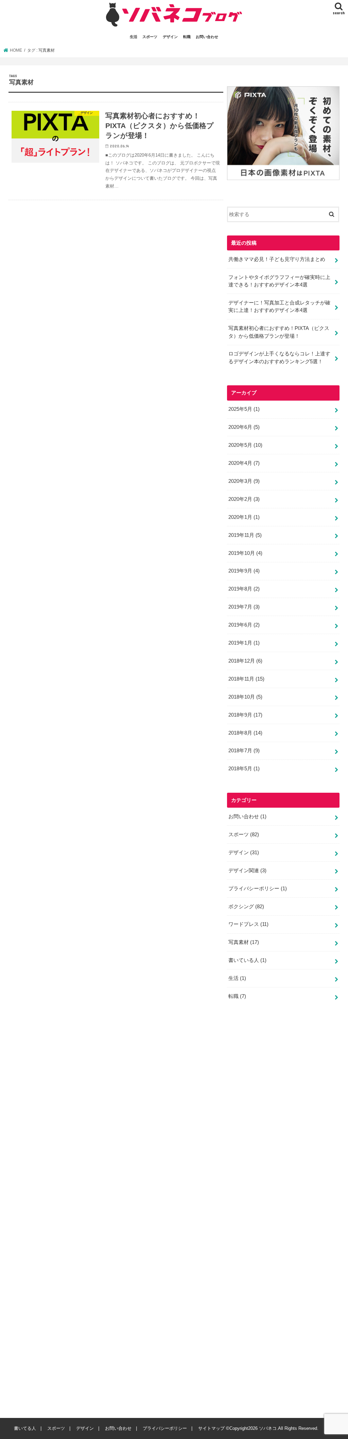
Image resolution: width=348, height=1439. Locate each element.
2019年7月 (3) (244, 607)
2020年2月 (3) (244, 499)
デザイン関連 (247, 870)
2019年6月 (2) (244, 625)
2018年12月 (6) (245, 661)
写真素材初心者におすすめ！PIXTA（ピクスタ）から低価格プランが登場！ (278, 332)
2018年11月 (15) (246, 679)
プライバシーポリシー (257, 888)
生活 (133, 37)
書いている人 (247, 960)
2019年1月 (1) (244, 643)
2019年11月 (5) (245, 535)
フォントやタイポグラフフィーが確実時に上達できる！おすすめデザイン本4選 (279, 281)
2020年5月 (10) (245, 445)
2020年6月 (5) (244, 427)
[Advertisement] (278, 1213)
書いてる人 (25, 1428)
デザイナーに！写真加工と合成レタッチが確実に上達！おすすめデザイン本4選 (279, 306)
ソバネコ (268, 1428)
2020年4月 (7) (244, 463)
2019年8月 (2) (244, 589)
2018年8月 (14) (245, 733)
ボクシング (246, 906)
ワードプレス (248, 924)
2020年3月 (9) (244, 481)
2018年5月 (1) (244, 768)
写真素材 (243, 942)
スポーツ (149, 37)
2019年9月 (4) (244, 571)
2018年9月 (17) (245, 715)
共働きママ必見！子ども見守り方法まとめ (276, 259)
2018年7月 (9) (244, 750)
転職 (187, 37)
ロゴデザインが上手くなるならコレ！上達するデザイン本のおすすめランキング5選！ (279, 357)
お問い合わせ (207, 37)
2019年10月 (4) (245, 553)
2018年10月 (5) (245, 697)
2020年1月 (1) (244, 517)
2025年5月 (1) (244, 409)
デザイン (170, 37)
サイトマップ (211, 1428)
